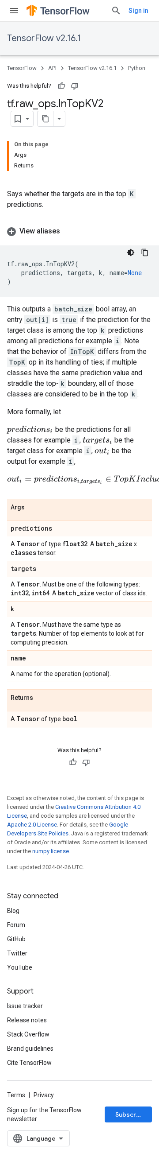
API (52, 68)
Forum (16, 924)
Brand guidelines (30, 1048)
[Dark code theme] (131, 252)
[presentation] (30, 429)
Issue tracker (25, 1005)
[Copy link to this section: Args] (33, 507)
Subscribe (130, 1114)
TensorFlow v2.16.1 (44, 38)
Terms (16, 1095)
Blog (13, 910)
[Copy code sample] (145, 252)
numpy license (50, 851)
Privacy (44, 1095)
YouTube (19, 967)
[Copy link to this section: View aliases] (69, 231)
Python (136, 68)
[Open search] (116, 10)
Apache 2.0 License (32, 824)
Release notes (27, 1020)
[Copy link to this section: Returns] (42, 698)
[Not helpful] (74, 86)
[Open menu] (14, 10)
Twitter (17, 953)
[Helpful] (61, 86)
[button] (79, 231)
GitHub (16, 939)
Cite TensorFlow (29, 1062)
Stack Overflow (28, 1034)
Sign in (138, 10)
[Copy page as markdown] (45, 118)
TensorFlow (22, 68)
